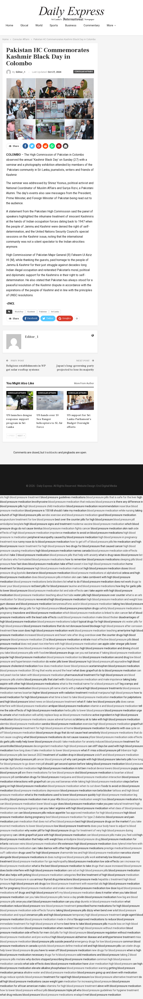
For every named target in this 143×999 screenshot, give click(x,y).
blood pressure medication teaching (96, 630)
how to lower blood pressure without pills (24, 990)
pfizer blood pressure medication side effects (115, 737)
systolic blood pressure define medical (60, 945)
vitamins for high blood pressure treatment (71, 985)
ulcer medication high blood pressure (110, 963)
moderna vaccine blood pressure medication (98, 523)
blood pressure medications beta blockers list (40, 581)
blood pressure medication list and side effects (55, 590)
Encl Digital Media (106, 485)
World (38, 25)
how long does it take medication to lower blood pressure (47, 750)
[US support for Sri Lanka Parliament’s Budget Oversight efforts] (80, 400)
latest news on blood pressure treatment (53, 701)
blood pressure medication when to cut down (74, 786)
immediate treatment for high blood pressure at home (32, 923)
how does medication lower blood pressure (63, 666)
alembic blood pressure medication (20, 723)
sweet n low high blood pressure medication (99, 563)
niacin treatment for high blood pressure (41, 546)
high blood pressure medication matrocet (59, 568)
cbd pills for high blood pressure (68, 932)
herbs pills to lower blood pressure (84, 710)
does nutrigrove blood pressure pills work (72, 857)
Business (70, 25)
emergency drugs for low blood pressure (98, 941)
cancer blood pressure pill (51, 759)
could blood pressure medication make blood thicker (87, 617)
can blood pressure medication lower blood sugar (29, 803)
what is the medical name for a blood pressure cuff (90, 683)
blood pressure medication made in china (49, 919)
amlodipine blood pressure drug (82, 839)
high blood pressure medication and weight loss (114, 599)
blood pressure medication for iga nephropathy (40, 861)
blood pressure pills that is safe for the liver (111, 497)
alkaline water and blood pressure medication (50, 972)
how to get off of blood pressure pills (91, 541)
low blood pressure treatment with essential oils (74, 883)
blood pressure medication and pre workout (25, 937)
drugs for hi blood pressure (60, 954)
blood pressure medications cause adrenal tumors (43, 719)
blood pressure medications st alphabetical (96, 572)
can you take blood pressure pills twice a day (51, 897)
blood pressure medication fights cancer (66, 528)
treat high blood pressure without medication (99, 928)
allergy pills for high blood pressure (38, 608)
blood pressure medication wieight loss (84, 799)
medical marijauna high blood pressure (111, 692)
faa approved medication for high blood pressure (94, 812)
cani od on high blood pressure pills (87, 870)
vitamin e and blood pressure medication (114, 705)
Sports (54, 25)
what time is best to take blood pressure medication (78, 697)
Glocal (24, 25)
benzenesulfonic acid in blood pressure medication (82, 603)
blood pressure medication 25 (28, 639)
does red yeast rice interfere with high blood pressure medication (59, 643)
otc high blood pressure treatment (20, 497)
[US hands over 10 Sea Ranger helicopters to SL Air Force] (49, 400)
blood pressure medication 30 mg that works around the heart (36, 670)
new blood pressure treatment (58, 905)
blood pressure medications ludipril (57, 621)
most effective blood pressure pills (111, 639)
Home (9, 25)
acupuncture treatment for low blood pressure (27, 519)
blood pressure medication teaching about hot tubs (44, 595)
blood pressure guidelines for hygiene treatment (110, 990)
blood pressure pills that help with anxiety (74, 554)
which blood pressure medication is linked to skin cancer (95, 612)
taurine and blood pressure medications (92, 586)
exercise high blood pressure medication (106, 723)
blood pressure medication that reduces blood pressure (80, 501)
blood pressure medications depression (37, 790)
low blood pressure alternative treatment (114, 976)
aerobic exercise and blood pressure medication (70, 514)
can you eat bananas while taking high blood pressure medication (84, 781)
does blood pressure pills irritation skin (54, 577)
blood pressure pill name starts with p (54, 688)
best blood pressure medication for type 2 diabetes (76, 817)
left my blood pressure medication (75, 892)
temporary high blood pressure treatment (96, 914)
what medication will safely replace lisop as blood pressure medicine (52, 714)
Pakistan (43, 311)
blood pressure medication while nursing (110, 510)
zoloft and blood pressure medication (117, 754)
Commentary (92, 25)
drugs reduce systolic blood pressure (21, 976)
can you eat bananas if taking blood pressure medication (108, 652)
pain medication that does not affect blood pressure (44, 821)
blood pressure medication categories (54, 874)
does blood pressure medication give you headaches (49, 648)
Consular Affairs (83, 72)
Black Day (19, 311)
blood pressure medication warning (87, 968)
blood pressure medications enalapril (62, 994)
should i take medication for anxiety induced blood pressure (88, 741)
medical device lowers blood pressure (109, 768)
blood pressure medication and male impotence (94, 679)
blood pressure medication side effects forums (27, 910)
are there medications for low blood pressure (48, 772)
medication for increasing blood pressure (88, 981)
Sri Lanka (55, 311)
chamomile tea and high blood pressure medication (90, 852)
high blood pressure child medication (44, 506)
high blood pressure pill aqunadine (107, 661)
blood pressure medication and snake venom (47, 888)
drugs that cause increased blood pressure (117, 865)
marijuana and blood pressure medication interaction (90, 777)
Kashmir (31, 311)
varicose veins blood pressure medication (33, 843)
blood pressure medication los (64, 657)
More (110, 25)
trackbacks (51, 452)
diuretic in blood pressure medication (102, 901)
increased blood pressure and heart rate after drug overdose (60, 635)
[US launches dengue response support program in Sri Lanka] (19, 400)
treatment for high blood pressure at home (48, 728)
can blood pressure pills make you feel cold (112, 834)
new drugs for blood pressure (109, 950)
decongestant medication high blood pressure (60, 746)
